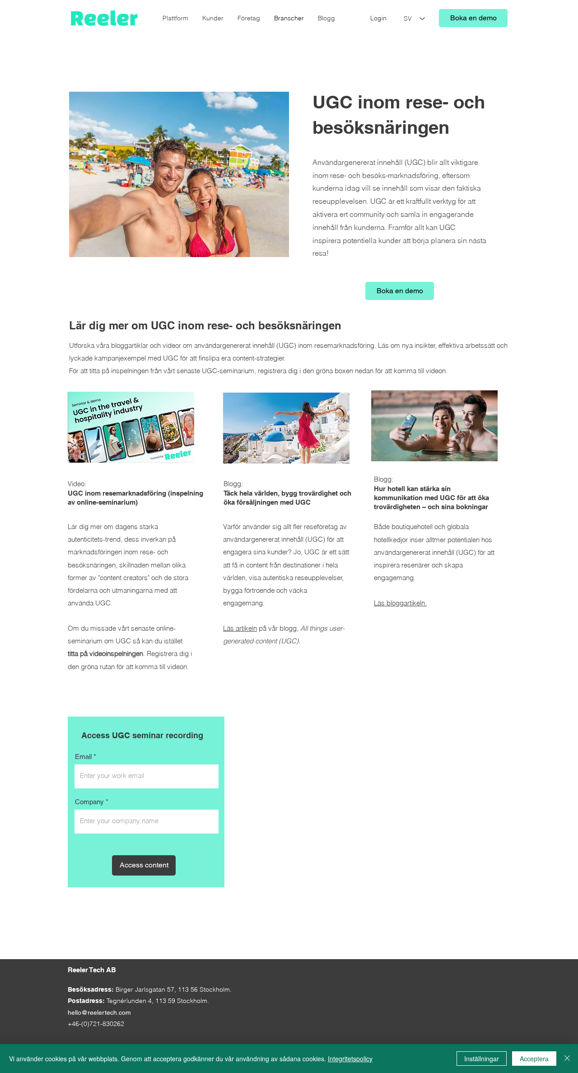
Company (89, 801)
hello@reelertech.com (99, 1012)
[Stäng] (567, 1058)
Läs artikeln (240, 628)
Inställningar (481, 1058)
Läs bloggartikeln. (400, 603)
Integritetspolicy (350, 1058)
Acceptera (534, 1058)
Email (83, 756)
